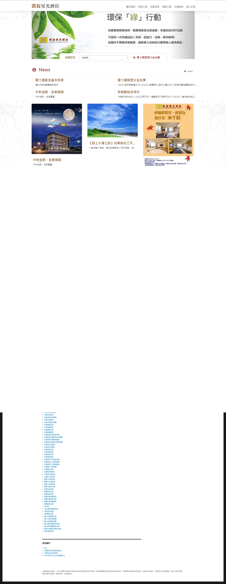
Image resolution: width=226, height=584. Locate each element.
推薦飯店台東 (48, 504)
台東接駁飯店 (48, 427)
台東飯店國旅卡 (49, 472)
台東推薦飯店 (48, 432)
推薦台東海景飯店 (50, 501)
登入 (45, 548)
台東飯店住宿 (48, 469)
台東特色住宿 (48, 454)
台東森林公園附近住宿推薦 (53, 437)
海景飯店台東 (48, 514)
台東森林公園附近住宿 (52, 435)
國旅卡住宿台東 (49, 479)
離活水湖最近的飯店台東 (52, 529)
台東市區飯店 (48, 420)
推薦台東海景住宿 (50, 499)
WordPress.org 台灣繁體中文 (54, 556)
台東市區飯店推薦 (50, 422)
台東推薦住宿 (48, 430)
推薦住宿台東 (48, 494)
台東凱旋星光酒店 (48, 571)
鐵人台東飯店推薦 (50, 521)
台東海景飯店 (48, 452)
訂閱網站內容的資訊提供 (52, 551)
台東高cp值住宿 (49, 474)
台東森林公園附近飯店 (52, 440)
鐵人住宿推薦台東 (50, 516)
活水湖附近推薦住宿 (51, 509)
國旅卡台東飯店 (49, 484)
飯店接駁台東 (48, 531)
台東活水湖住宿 (49, 445)
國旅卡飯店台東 (49, 487)
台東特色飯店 (48, 457)
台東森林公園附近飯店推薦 (53, 442)
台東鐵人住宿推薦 (50, 467)
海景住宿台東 (48, 511)
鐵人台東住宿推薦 (50, 519)
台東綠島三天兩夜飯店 (52, 464)
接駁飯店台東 (48, 492)
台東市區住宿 (48, 415)
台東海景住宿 (48, 449)
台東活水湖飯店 (49, 447)
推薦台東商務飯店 (50, 497)
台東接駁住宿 (48, 425)
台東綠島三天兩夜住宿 (52, 459)
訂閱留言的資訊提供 (51, 553)
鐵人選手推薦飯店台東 (52, 526)
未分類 (46, 506)
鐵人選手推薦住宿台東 (52, 524)
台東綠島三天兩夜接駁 (52, 462)
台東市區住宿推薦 (50, 417)
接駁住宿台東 (48, 489)
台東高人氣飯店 (49, 477)
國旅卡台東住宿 (49, 482)
